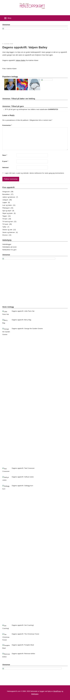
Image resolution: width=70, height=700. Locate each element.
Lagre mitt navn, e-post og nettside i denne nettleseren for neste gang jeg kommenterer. (34, 173)
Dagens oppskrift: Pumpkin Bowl (23, 645)
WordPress (57, 691)
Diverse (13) (6, 235)
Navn (4, 155)
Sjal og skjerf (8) (8, 211)
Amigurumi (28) (7, 191)
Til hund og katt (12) (9, 221)
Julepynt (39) (7, 200)
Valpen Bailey (21, 60)
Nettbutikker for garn (9, 250)
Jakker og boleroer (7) (10, 197)
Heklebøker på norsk (9, 247)
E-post (5, 161)
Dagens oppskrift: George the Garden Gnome (27, 328)
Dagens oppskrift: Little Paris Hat (23, 311)
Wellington (34, 694)
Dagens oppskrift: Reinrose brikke (23, 653)
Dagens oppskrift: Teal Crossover (23, 468)
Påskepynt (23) (7, 208)
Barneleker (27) (7, 194)
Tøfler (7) (5, 227)
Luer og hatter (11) (8, 205)
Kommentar (7, 125)
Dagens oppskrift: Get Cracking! (23, 625)
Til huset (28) (7, 224)
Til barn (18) (6, 219)
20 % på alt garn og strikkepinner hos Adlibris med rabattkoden (31, 109)
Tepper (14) (6, 216)
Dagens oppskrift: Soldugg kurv (22, 486)
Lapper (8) (6, 202)
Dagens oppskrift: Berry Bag (21, 320)
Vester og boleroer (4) (10, 232)
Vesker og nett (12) (9, 230)
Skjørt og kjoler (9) (9, 213)
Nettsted (5, 167)
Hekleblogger (6, 244)
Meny (9, 18)
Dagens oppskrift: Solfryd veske (23, 477)
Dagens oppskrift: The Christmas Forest (25, 634)
